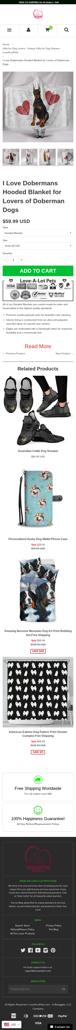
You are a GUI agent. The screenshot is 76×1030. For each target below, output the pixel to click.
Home (6, 44)
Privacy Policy (53, 925)
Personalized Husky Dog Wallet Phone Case (38, 539)
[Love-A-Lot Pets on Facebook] (30, 951)
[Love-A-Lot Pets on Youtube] (38, 951)
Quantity (7, 253)
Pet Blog (53, 929)
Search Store (22, 925)
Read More (38, 346)
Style (5, 227)
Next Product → (64, 353)
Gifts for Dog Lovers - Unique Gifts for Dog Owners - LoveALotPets (32, 50)
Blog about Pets (26, 903)
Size (5, 240)
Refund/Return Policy (22, 929)
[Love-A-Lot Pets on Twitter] (23, 951)
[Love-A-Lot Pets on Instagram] (45, 951)
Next (70, 157)
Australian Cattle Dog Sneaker (38, 450)
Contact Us (61, 1026)
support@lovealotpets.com (38, 971)
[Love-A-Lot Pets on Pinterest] (53, 951)
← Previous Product (14, 353)
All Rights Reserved (16, 1004)
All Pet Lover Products (22, 933)
